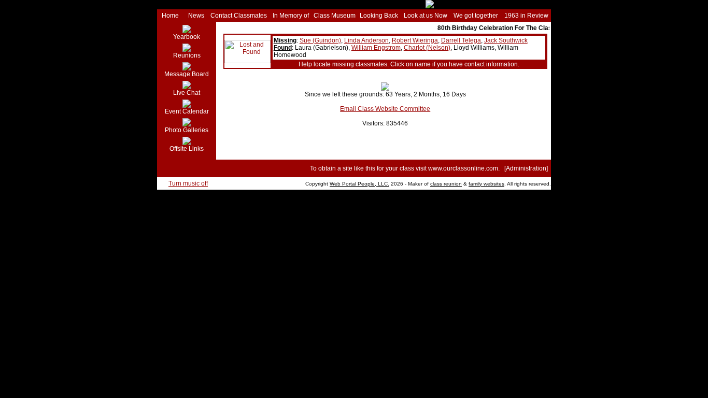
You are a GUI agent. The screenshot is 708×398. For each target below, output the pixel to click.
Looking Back (379, 15)
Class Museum (335, 15)
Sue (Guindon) (320, 40)
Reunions (187, 55)
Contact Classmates (238, 15)
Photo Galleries (186, 130)
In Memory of (291, 15)
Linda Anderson (366, 40)
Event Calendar (187, 111)
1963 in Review (526, 15)
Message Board (186, 74)
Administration (526, 168)
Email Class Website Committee (385, 108)
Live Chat (186, 92)
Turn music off (188, 183)
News (196, 15)
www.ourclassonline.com (463, 168)
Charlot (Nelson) (427, 47)
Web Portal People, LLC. (359, 184)
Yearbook (186, 36)
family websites (486, 184)
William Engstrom (376, 47)
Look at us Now (425, 15)
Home (170, 15)
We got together (476, 15)
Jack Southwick (506, 40)
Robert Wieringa (415, 40)
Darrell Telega (461, 40)
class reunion (446, 184)
